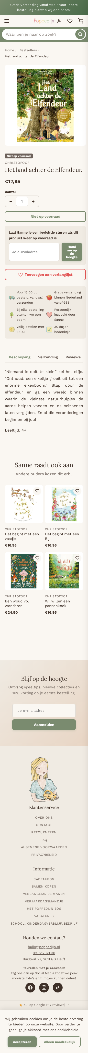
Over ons (44, 817)
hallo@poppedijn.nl (44, 947)
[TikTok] (58, 987)
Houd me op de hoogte (71, 252)
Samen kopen (44, 886)
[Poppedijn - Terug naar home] (44, 21)
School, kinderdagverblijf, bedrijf (44, 923)
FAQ (44, 840)
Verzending (48, 357)
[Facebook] (30, 987)
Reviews (73, 357)
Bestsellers (28, 50)
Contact (44, 825)
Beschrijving (19, 357)
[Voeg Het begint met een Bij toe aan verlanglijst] (77, 491)
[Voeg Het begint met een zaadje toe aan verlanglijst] (37, 491)
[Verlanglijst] (70, 21)
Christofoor (17, 163)
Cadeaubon (44, 879)
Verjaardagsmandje (44, 901)
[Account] (59, 21)
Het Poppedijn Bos (44, 908)
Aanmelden (44, 725)
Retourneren (44, 832)
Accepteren (22, 1042)
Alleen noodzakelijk (59, 1042)
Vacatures (44, 916)
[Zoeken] (80, 34)
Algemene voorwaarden (44, 847)
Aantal (10, 192)
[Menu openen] (7, 21)
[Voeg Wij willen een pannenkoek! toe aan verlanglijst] (77, 558)
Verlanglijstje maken (44, 894)
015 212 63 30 (44, 953)
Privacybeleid (44, 855)
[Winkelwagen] (80, 21)
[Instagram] (44, 987)
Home (9, 50)
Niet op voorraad (45, 216)
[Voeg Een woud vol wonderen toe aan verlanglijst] (37, 558)
